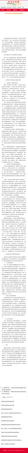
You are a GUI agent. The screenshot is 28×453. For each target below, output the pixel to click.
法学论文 (14, 7)
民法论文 (19, 7)
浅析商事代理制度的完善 (6, 409)
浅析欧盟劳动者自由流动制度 (7, 420)
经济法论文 (9, 10)
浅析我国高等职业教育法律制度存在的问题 (10, 424)
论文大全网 (9, 7)
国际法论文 (15, 10)
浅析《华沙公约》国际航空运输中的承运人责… (11, 413)
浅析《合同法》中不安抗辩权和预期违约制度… (11, 428)
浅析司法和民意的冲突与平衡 (7, 405)
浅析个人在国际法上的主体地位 (8, 443)
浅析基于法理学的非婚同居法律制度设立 (10, 432)
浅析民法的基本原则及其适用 (7, 401)
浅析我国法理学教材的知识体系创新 (9, 436)
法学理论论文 (22, 10)
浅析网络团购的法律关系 (6, 416)
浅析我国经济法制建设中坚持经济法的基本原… (11, 440)
